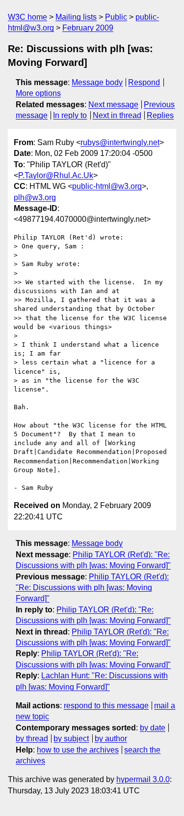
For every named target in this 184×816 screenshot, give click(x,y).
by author (111, 738)
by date (152, 728)
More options (38, 93)
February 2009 (87, 28)
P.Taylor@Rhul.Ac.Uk (55, 175)
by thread (32, 738)
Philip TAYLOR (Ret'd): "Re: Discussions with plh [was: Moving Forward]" (92, 588)
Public (116, 17)
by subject (71, 738)
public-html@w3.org (107, 186)
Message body (97, 82)
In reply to (70, 115)
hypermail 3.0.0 (143, 779)
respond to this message (106, 705)
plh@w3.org (35, 197)
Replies (160, 115)
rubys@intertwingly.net (119, 142)
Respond (144, 82)
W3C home (27, 17)
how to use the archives (78, 750)
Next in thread (117, 115)
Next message (113, 104)
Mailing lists (76, 17)
